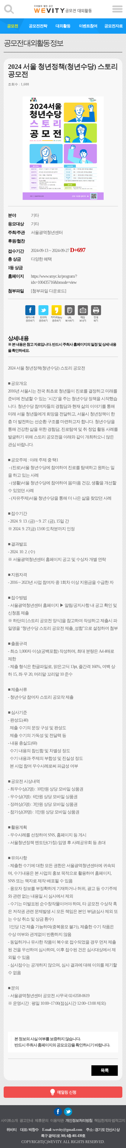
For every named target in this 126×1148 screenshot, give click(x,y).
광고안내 (26, 1120)
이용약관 (57, 1120)
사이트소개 (9, 1120)
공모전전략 (38, 26)
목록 (105, 1070)
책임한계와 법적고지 (109, 1120)
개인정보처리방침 (78, 1120)
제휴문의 (41, 1120)
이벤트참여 (88, 26)
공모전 (12, 26)
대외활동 (63, 26)
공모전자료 (113, 26)
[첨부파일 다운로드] (48, 291)
